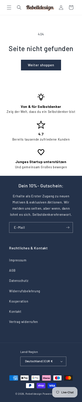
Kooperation (18, 301)
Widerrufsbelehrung (24, 291)
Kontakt (15, 311)
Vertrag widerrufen (23, 322)
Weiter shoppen (41, 65)
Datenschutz (18, 281)
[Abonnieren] (68, 227)
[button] (9, 7)
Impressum (17, 260)
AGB (12, 270)
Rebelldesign (34, 393)
